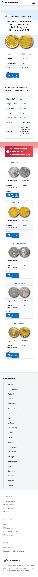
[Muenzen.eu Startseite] (11, 2)
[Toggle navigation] (34, 3)
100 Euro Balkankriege (19, 203)
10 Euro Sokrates (19, 283)
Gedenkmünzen (26, 16)
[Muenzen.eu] (6, 16)
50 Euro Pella (19, 323)
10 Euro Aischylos (19, 243)
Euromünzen (14, 16)
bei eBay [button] (14, 75)
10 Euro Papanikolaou (19, 163)
